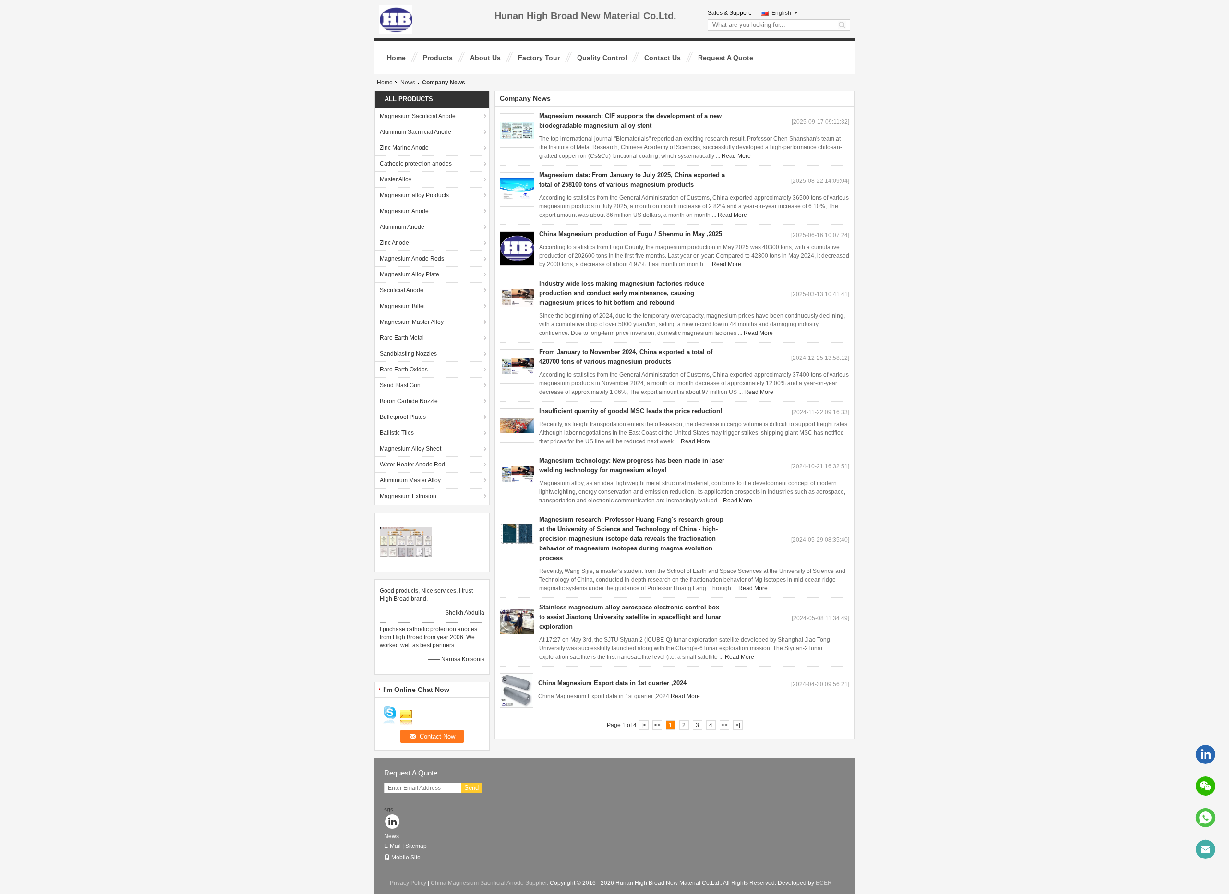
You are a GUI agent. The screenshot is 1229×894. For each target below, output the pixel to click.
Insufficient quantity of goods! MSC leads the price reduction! (630, 411)
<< (657, 725)
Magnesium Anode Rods (412, 258)
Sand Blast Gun (400, 385)
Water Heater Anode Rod (412, 464)
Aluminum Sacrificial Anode (415, 132)
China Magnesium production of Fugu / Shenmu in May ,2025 (630, 234)
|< (643, 725)
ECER (824, 883)
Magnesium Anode (404, 211)
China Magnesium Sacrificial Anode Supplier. (490, 883)
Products (438, 57)
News (407, 82)
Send (471, 787)
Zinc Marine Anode (404, 147)
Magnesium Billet (402, 306)
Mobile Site (406, 857)
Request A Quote (725, 57)
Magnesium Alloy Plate (409, 274)
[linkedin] (1205, 754)
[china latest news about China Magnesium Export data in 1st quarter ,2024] (516, 690)
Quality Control (602, 57)
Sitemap (416, 846)
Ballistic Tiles (397, 432)
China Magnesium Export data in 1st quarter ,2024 (612, 683)
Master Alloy (395, 179)
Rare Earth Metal (402, 337)
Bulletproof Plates (403, 417)
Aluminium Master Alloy (410, 480)
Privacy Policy (408, 883)
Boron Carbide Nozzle (409, 401)
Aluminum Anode (402, 227)
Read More (736, 156)
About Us (485, 57)
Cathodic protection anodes (416, 163)
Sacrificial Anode (401, 290)
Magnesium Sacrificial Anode (418, 116)
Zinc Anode (394, 242)
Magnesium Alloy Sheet (410, 448)
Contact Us (662, 57)
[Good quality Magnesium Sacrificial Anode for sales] (406, 541)
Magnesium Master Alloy (412, 322)
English (781, 13)
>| (737, 725)
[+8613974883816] (1205, 818)
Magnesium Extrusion (408, 496)
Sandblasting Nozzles (408, 353)
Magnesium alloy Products (414, 195)
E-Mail (392, 846)
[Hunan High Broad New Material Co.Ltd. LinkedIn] (392, 822)
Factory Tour (539, 57)
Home (396, 57)
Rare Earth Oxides (404, 369)
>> (724, 725)
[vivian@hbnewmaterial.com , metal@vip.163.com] (1205, 849)
